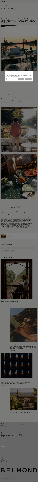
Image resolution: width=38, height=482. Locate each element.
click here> (19, 76)
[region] (19, 76)
